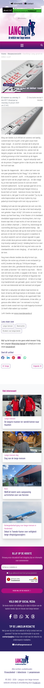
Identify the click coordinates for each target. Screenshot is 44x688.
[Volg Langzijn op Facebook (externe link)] (10, 617)
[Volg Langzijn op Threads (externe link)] (33, 617)
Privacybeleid (9, 672)
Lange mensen (8, 326)
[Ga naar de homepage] (22, 29)
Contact (30, 3)
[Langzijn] (22, 660)
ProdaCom (36, 682)
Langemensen (34, 672)
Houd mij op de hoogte (21, 591)
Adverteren (18, 3)
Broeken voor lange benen (12, 331)
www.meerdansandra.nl (23, 313)
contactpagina (8, 636)
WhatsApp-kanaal (18, 343)
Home (3, 54)
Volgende (36, 366)
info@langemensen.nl (23, 644)
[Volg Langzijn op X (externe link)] (27, 617)
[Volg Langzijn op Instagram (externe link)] (15, 617)
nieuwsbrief (10, 347)
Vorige (6, 366)
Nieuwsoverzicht (14, 54)
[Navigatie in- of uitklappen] (22, 45)
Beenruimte (21, 326)
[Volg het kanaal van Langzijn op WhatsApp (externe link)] (21, 617)
